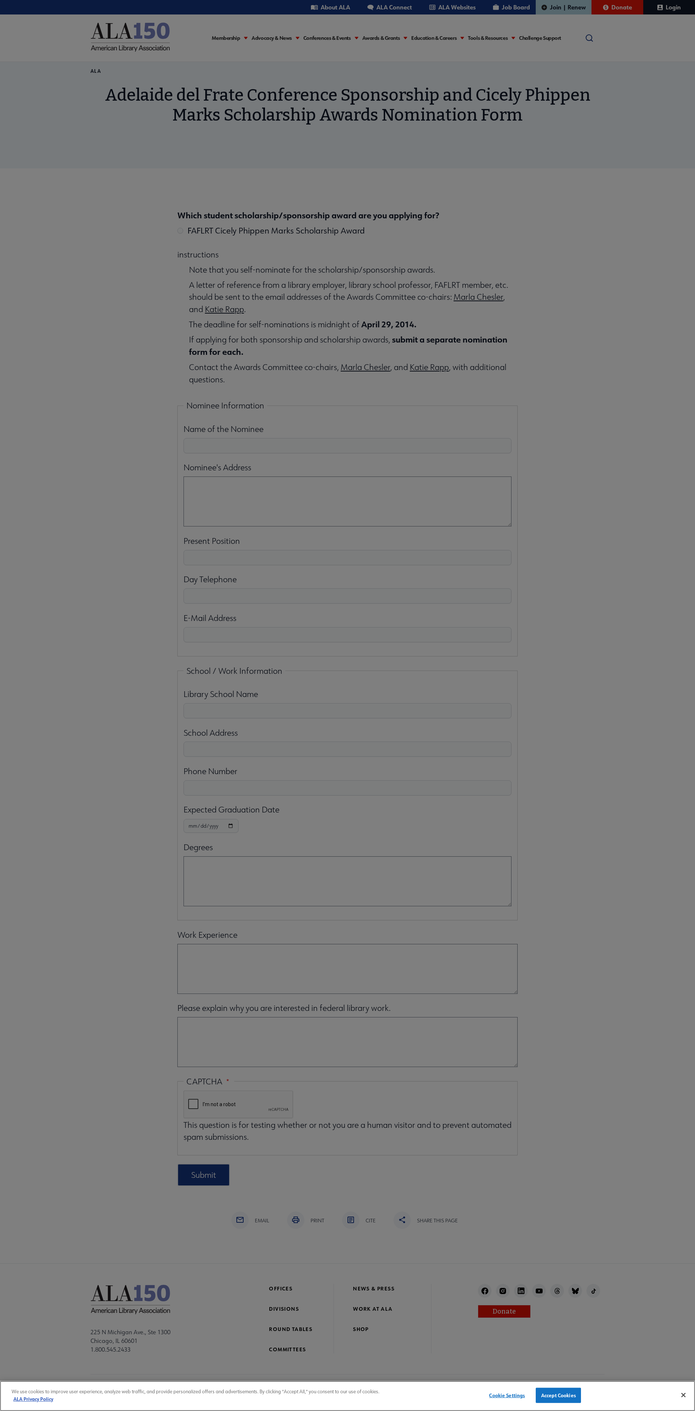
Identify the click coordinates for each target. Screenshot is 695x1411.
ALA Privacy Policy (33, 1398)
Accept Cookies (558, 1395)
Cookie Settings (507, 1395)
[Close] (683, 1395)
